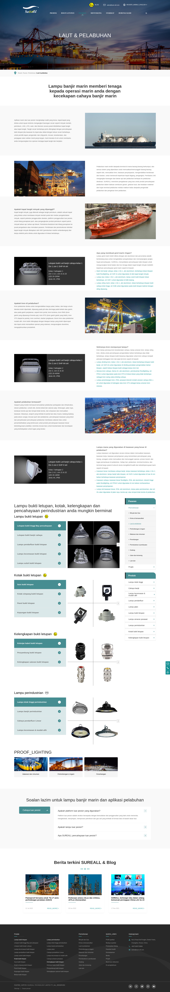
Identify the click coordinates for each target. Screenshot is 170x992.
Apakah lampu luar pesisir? (70, 827)
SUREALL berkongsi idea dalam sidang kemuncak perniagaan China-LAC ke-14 (127, 899)
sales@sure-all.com (113, 5)
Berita (108, 955)
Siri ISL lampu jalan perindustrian (63, 462)
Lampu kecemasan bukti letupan (32, 554)
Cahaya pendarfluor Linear (29, 721)
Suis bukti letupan (25, 584)
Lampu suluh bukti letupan (29, 563)
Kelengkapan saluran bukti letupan (33, 662)
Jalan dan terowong (136, 555)
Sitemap (16, 988)
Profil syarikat (110, 939)
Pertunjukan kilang (112, 946)
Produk (53, 13)
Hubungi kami (125, 13)
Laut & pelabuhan (41, 73)
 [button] (69, 544)
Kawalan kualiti (111, 949)
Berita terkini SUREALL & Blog (85, 862)
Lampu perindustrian (28, 693)
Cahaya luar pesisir (32, 810)
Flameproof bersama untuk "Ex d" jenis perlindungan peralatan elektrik (42, 899)
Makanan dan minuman (30, 774)
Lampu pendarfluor (135, 601)
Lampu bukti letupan (28, 516)
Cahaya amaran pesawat (55, 959)
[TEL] (168, 668)
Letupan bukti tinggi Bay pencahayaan (34, 526)
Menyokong (96, 13)
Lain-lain (132, 561)
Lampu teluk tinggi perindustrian (32, 702)
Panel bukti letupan (26, 603)
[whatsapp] (168, 672)
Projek (130, 567)
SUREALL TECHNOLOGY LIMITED (39, 985)
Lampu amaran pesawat (138, 619)
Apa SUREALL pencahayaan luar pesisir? (77, 835)
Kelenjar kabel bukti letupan (29, 643)
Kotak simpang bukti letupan (30, 594)
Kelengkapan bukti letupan (33, 634)
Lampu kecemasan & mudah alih (32, 730)
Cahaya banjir (133, 588)
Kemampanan (110, 952)
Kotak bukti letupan (27, 575)
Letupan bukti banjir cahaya (29, 535)
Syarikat (110, 13)
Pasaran (82, 13)
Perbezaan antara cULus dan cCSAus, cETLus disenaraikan (84, 899)
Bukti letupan (67, 13)
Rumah (20, 73)
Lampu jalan (133, 607)
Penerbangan (101, 774)
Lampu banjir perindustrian (29, 711)
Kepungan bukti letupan (28, 613)
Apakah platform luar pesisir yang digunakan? (79, 811)
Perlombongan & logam (66, 774)
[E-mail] (168, 663)
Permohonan (31, 73)
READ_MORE (53, 908)
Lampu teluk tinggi (135, 582)
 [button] (118, 544)
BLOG (97, 4)
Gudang (132, 550)
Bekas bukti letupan (20, 974)
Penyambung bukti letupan (29, 653)
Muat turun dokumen (112, 962)
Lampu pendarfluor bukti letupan (32, 544)
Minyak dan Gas (135, 513)
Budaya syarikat (111, 943)
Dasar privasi (26, 988)
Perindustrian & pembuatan (138, 545)
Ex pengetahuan (111, 965)
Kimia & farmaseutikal (137, 518)
